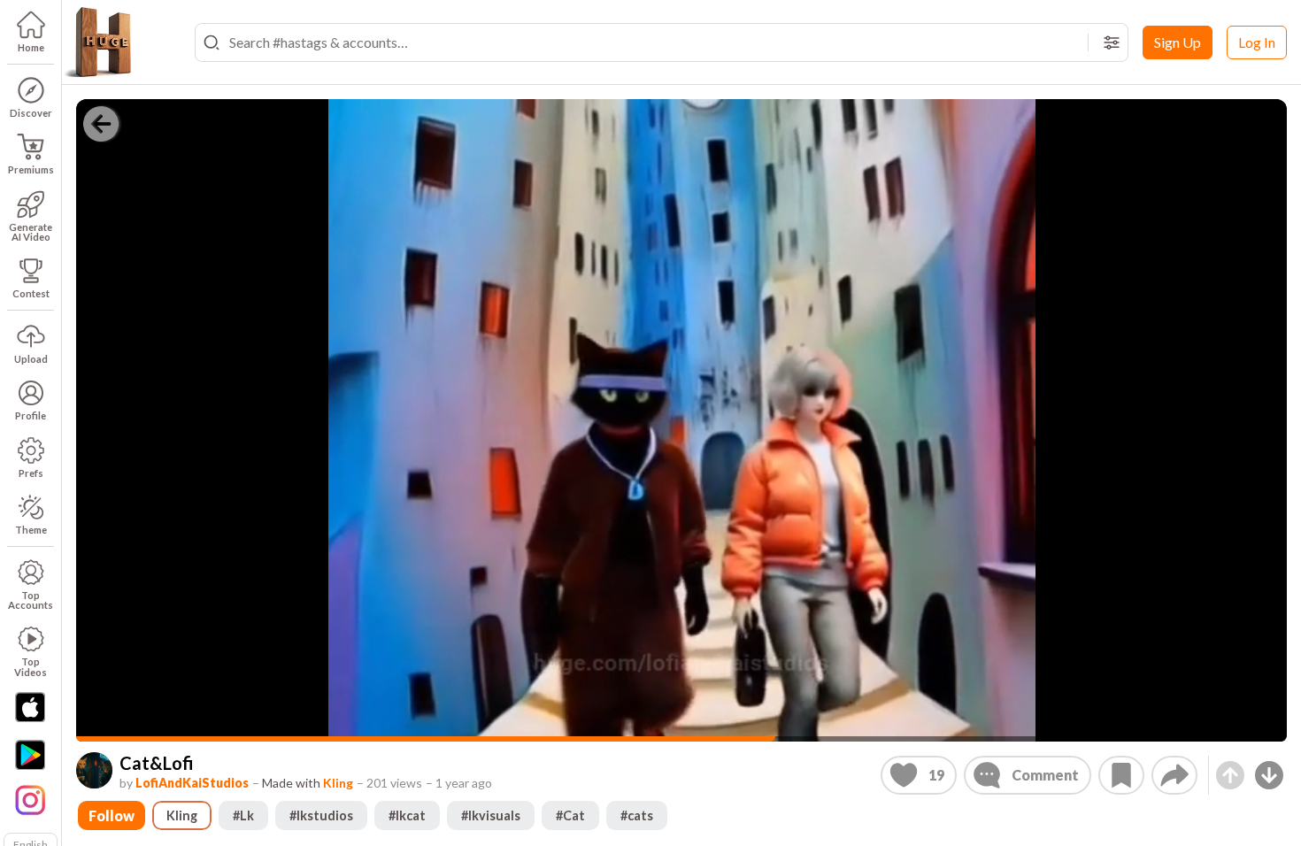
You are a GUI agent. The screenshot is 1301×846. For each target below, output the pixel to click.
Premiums (31, 169)
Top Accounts (30, 600)
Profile (30, 415)
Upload (31, 359)
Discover (31, 113)
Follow (112, 815)
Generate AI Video (30, 231)
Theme (31, 529)
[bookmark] (1121, 775)
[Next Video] (1269, 775)
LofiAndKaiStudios (192, 782)
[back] (101, 124)
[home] (97, 42)
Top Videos (30, 666)
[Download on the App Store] (30, 707)
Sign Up (1177, 42)
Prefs (31, 473)
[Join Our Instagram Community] (30, 798)
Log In (1256, 42)
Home (31, 47)
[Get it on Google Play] (30, 755)
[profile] (94, 770)
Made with (307, 782)
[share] (1174, 775)
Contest (31, 293)
